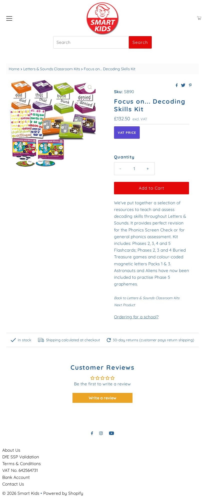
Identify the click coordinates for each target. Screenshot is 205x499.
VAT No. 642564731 (20, 470)
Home (14, 69)
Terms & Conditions (21, 463)
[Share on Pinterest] (190, 85)
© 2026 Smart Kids (20, 493)
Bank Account (16, 477)
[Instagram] (101, 433)
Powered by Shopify (63, 493)
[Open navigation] (9, 18)
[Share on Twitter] (183, 85)
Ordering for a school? (136, 316)
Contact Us (13, 484)
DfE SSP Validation (20, 456)
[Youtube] (111, 433)
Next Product (124, 305)
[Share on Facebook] (177, 85)
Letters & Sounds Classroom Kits (51, 69)
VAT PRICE (127, 133)
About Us (11, 450)
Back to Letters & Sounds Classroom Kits (147, 298)
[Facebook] (92, 433)
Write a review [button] (102, 397)
